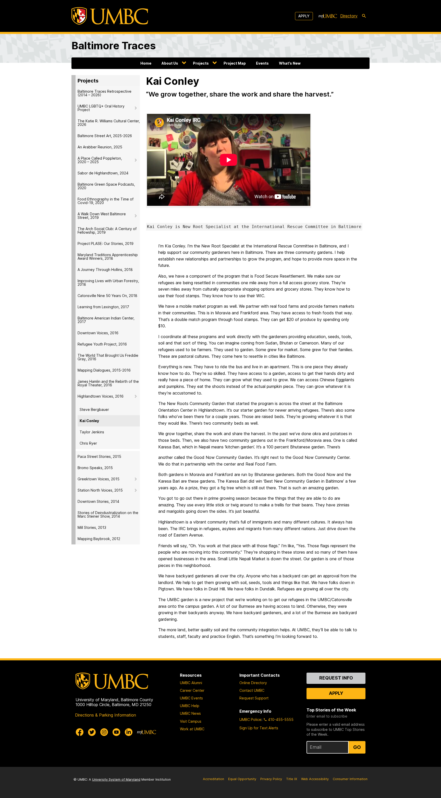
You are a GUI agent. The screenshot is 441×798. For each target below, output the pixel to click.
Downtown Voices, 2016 (98, 333)
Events (262, 63)
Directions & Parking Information (105, 715)
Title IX (291, 779)
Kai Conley (89, 421)
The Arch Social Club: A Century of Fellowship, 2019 (107, 230)
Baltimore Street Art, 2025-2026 (105, 136)
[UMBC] (109, 16)
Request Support (253, 698)
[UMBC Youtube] (116, 732)
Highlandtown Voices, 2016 (101, 396)
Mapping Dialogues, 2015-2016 (104, 370)
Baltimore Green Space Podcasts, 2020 (106, 186)
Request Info (336, 678)
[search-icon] (364, 16)
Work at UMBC (192, 729)
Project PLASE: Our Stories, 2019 (105, 243)
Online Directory (253, 683)
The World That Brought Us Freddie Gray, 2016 (108, 357)
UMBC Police (250, 719)
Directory (349, 15)
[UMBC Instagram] (104, 732)
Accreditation (213, 779)
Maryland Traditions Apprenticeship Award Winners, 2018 (108, 256)
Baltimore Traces (113, 45)
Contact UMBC (251, 690)
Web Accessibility (315, 779)
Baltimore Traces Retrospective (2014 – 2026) (104, 93)
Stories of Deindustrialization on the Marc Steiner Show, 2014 (108, 514)
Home (145, 63)
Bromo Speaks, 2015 (95, 468)
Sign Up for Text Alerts (258, 728)
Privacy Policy (271, 779)
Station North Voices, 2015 (100, 490)
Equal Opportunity (242, 779)
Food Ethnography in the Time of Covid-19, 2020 (105, 201)
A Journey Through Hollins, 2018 (105, 269)
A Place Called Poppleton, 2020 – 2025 (100, 160)
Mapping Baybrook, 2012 (99, 539)
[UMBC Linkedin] (128, 732)
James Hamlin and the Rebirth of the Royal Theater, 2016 (108, 383)
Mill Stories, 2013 (92, 527)
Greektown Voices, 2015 (98, 479)
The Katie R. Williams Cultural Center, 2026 (109, 123)
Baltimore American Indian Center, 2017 (106, 320)
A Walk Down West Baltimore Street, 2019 (102, 216)
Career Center (192, 690)
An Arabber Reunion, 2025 (100, 147)
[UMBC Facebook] (79, 732)
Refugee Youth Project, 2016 (102, 344)
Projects (201, 63)
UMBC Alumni (191, 683)
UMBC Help (189, 706)
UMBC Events (191, 698)
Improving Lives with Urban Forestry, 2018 (108, 283)
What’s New (290, 63)
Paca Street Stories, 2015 (99, 456)
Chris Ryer (88, 443)
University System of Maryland (116, 779)
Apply (304, 16)
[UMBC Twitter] (91, 732)
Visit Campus (190, 721)
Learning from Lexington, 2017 (103, 307)
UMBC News (190, 713)
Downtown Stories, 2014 (98, 501)
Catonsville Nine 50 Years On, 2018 (107, 295)
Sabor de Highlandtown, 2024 (103, 173)
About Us (170, 63)
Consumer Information (350, 779)
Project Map (235, 63)
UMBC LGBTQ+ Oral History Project (101, 108)
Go (357, 747)
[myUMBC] (327, 16)
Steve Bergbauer (94, 409)
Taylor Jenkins (92, 432)
